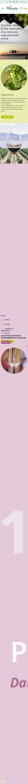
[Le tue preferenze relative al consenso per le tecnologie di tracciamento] (2, 781)
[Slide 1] (12, 528)
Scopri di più (7, 117)
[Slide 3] (15, 528)
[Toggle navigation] (2, 8)
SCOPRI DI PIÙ (6, 342)
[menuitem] (23, 2)
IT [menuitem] (22, 2)
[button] (26, 345)
